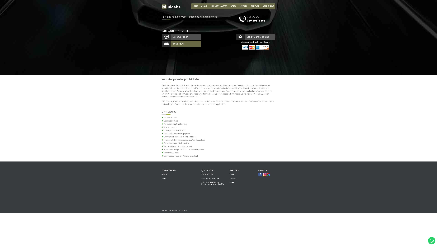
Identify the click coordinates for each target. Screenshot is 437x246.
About (204, 6)
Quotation (180, 36)
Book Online (268, 6)
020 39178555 (256, 20)
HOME (195, 6)
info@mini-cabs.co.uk (211, 178)
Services (243, 6)
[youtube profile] (265, 175)
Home (232, 174)
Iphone (164, 178)
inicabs (171, 7)
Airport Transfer (219, 6)
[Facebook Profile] (260, 175)
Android (164, 174)
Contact (255, 6)
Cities (233, 6)
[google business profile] (268, 175)
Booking (257, 36)
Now (178, 43)
